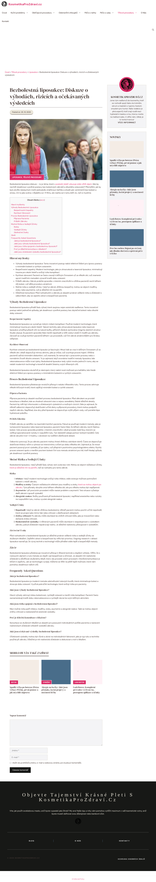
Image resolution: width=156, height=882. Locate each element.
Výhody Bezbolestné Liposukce (24, 207)
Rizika (16, 227)
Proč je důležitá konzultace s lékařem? (30, 249)
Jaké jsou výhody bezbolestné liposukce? (32, 243)
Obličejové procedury (42, 12)
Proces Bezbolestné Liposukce (24, 216)
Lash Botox (79, 682)
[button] (153, 30)
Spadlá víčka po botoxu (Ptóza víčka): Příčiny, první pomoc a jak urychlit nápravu (24, 690)
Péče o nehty (90, 12)
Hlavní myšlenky (18, 204)
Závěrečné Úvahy (21, 232)
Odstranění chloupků (68, 12)
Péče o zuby (105, 12)
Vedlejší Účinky (20, 230)
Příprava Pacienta (21, 218)
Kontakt (5, 21)
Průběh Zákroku (20, 221)
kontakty (124, 841)
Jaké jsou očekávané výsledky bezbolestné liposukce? (37, 252)
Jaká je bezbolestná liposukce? (27, 241)
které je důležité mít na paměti (23, 467)
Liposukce (33, 72)
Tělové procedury (126, 12)
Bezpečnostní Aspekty (23, 210)
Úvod (4, 12)
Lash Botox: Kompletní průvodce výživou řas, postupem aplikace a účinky (86, 690)
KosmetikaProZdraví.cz (25, 4)
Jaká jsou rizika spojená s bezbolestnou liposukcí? (35, 246)
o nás (78, 841)
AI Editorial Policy (78, 879)
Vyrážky (46, 682)
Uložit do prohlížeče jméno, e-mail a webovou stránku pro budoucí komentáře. (47, 763)
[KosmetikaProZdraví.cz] (4, 4)
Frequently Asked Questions (23, 238)
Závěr (13, 235)
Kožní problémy (18, 12)
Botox (14, 682)
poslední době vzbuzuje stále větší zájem (74, 184)
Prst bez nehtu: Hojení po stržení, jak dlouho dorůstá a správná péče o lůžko (126, 251)
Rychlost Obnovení (22, 213)
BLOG (31, 841)
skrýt (42, 200)
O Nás (143, 12)
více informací (127, 122)
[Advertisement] (78, 52)
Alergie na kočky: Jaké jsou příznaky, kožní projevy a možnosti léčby (54, 690)
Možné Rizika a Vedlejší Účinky (24, 224)
